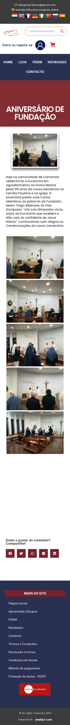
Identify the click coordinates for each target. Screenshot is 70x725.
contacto (35, 71)
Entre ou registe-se (17, 45)
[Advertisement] (35, 498)
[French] (28, 18)
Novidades (57, 62)
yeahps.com (43, 719)
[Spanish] (62, 18)
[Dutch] (15, 18)
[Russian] (55, 18)
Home (8, 62)
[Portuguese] (49, 18)
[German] (35, 18)
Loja (22, 62)
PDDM (37, 62)
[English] (21, 18)
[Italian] (42, 18)
